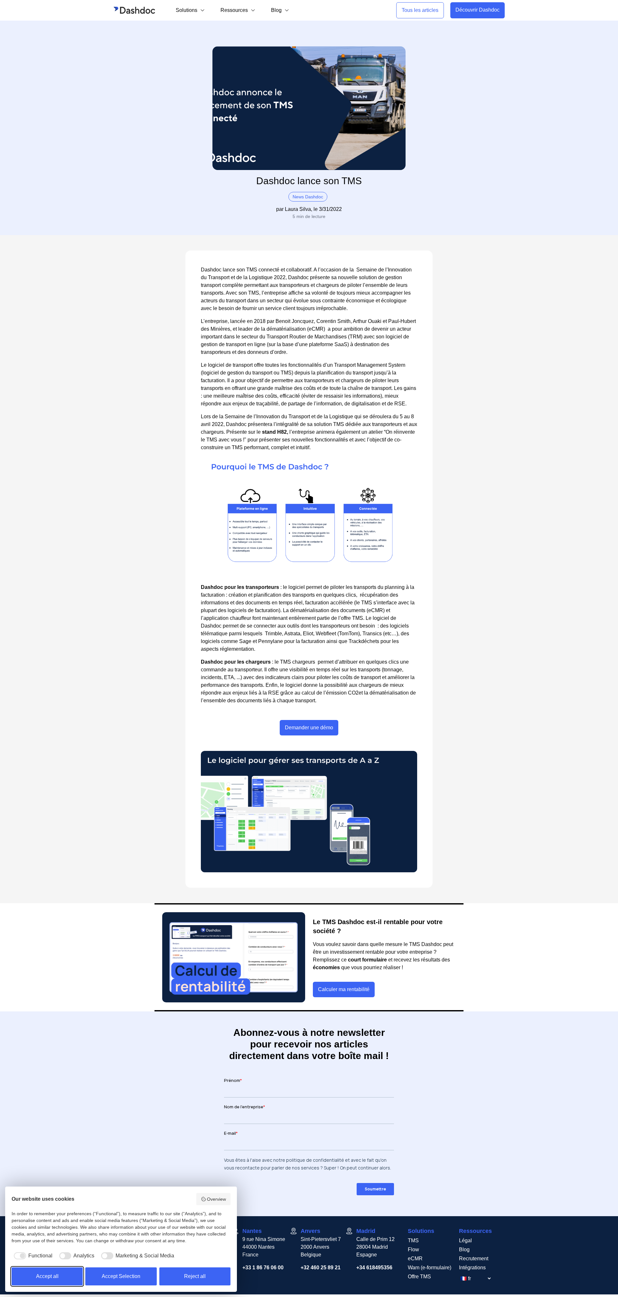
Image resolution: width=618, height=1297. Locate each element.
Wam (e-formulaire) (429, 1267)
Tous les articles (420, 10)
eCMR (415, 1258)
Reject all (195, 1276)
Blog (464, 1249)
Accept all (47, 1276)
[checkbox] (32, 1256)
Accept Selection (121, 1276)
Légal (465, 1240)
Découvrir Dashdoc (477, 10)
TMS (413, 1240)
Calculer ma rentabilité (344, 989)
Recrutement (473, 1258)
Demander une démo (309, 727)
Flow (413, 1249)
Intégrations (472, 1267)
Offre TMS (419, 1276)
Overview (216, 1199)
